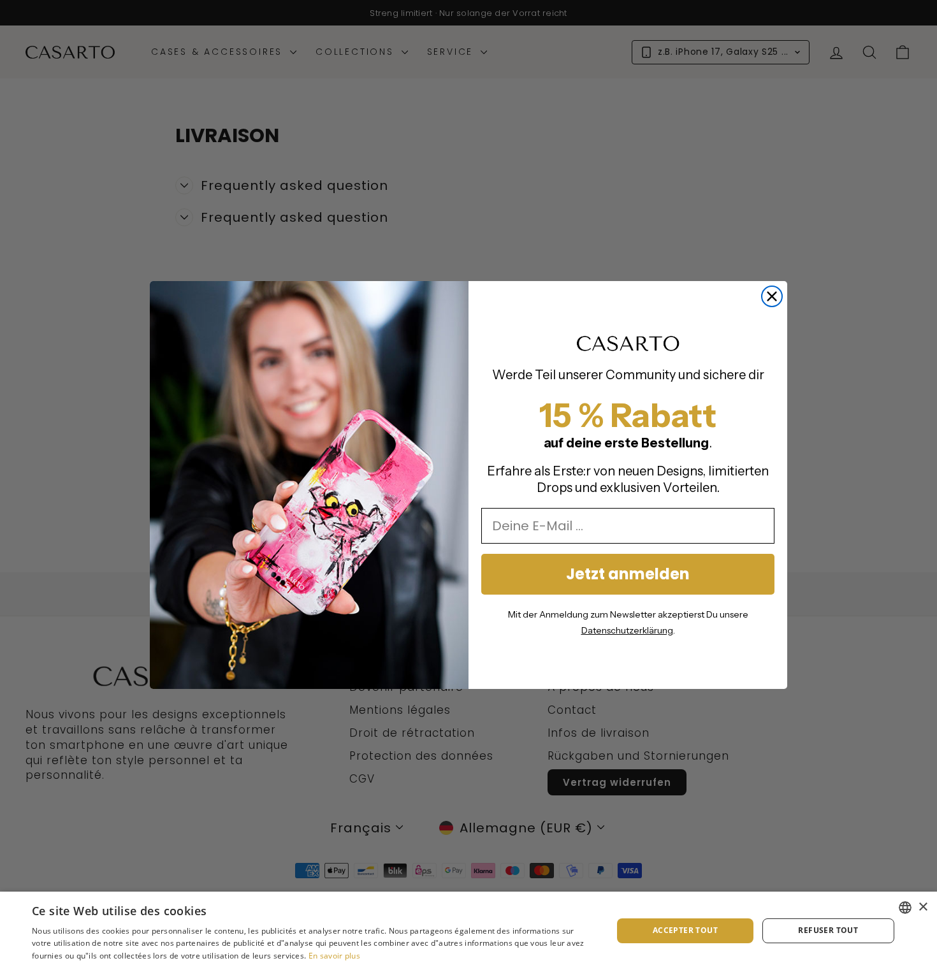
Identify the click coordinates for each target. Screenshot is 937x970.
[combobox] (905, 907)
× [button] (922, 907)
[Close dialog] (772, 296)
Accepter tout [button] (685, 930)
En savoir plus (334, 955)
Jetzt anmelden (628, 573)
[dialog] (468, 931)
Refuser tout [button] (828, 930)
